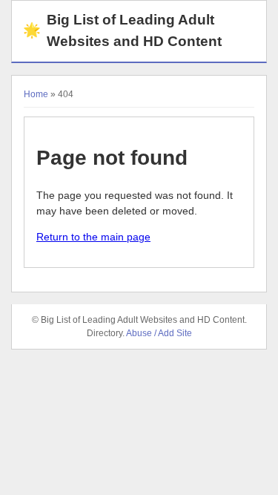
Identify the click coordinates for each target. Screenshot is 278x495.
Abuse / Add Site (159, 333)
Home (36, 94)
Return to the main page (93, 237)
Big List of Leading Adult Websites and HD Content (122, 30)
